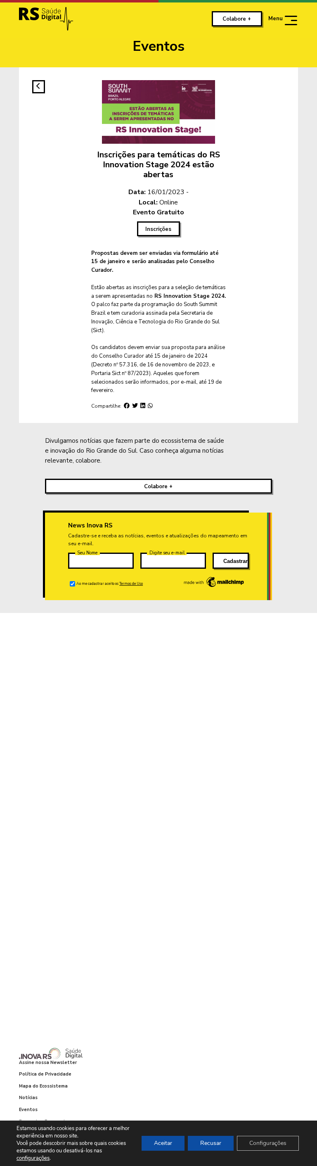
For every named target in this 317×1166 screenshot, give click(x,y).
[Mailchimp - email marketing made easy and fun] (214, 586)
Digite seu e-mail (167, 553)
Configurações (267, 1143)
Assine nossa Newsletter (48, 1062)
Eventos (28, 1110)
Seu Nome (87, 553)
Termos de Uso (131, 583)
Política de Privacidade (45, 1074)
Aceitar (163, 1143)
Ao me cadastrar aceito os (109, 583)
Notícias (28, 1098)
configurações (33, 1158)
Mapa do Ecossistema (43, 1086)
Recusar (210, 1143)
